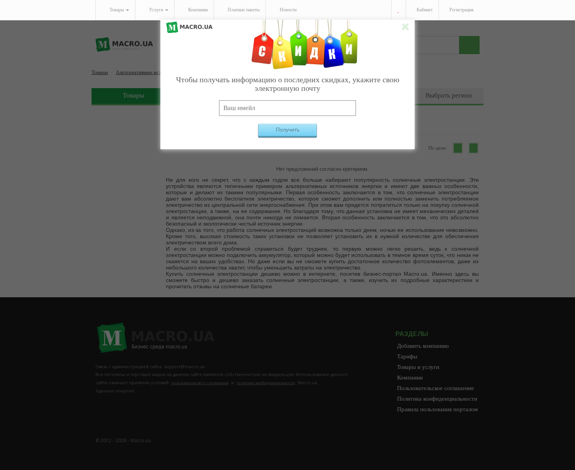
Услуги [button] (156, 10)
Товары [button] (116, 10)
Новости (287, 10)
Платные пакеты (243, 10)
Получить (288, 130)
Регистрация (461, 10)
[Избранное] (398, 10)
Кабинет (424, 10)
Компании (197, 10)
